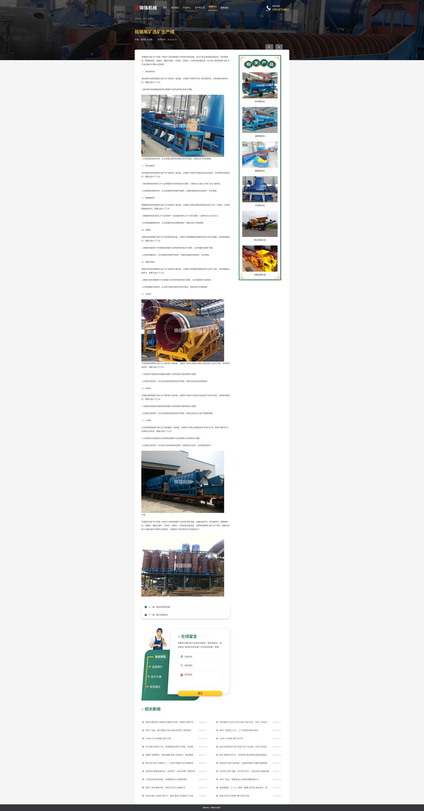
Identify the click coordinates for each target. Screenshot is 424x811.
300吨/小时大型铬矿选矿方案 (158, 738)
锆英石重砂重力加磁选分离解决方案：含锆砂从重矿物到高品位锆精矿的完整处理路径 (171, 722)
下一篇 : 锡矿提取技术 (158, 615)
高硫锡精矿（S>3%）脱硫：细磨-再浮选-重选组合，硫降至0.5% (245, 788)
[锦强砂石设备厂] (146, 7)
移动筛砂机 (260, 101)
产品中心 (187, 8)
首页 (165, 8)
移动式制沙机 (260, 240)
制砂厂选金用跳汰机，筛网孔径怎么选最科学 (165, 788)
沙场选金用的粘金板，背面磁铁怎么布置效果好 (166, 779)
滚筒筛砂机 (260, 136)
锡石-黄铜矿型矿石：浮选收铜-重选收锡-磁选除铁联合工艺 (245, 755)
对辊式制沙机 (260, 275)
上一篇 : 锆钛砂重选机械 (159, 607)
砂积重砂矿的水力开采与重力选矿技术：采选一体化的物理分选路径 (245, 722)
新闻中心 (213, 7)
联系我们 (225, 8)
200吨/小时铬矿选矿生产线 (231, 738)
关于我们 (175, 8)
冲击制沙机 (260, 205)
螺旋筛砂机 (260, 171)
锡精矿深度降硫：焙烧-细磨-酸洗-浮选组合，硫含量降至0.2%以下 (171, 755)
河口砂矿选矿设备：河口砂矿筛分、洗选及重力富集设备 (244, 771)
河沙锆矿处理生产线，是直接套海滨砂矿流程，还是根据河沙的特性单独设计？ (171, 747)
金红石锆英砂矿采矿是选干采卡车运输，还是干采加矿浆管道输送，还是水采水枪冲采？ (245, 747)
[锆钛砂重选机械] (269, 46)
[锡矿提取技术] (279, 46)
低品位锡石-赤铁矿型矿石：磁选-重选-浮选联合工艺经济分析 (171, 796)
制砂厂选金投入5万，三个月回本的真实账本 (238, 730)
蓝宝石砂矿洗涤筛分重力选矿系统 (234, 796)
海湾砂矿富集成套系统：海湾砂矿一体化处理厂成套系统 (170, 771)
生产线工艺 (200, 8)
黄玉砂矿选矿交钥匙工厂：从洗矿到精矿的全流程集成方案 (171, 763)
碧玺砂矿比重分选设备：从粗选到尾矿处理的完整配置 (243, 763)
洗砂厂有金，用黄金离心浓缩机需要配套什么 (239, 779)
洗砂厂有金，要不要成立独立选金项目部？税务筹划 (168, 730)
